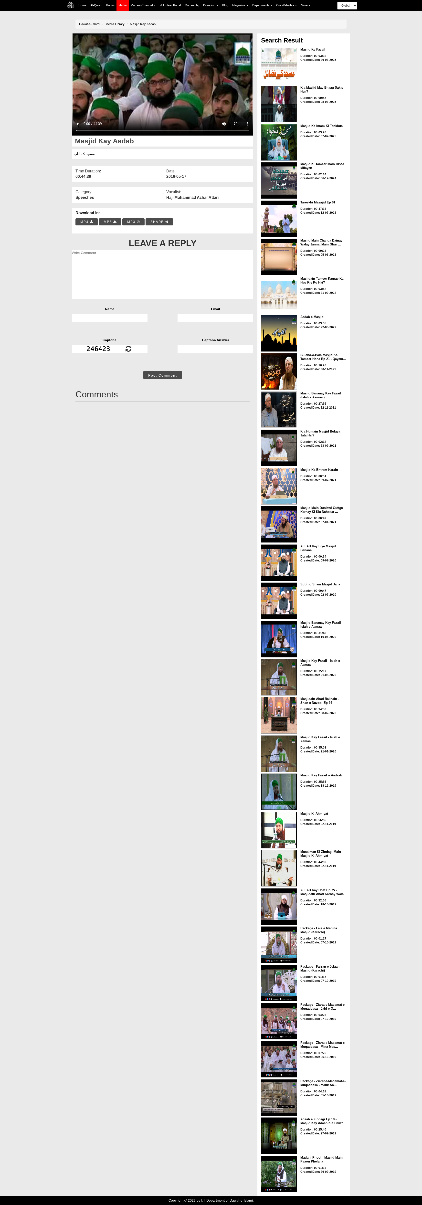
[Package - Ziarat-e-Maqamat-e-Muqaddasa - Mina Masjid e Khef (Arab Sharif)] (279, 1059)
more (304, 5)
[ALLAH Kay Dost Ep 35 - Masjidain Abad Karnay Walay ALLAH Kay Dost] (279, 906)
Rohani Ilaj (192, 5)
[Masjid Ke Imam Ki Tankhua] (279, 142)
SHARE (157, 222)
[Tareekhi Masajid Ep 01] (279, 219)
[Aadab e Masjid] (279, 333)
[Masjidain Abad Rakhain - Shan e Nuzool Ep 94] (279, 715)
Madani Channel (142, 5)
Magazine (239, 5)
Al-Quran (96, 5)
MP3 (108, 222)
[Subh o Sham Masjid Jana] (279, 600)
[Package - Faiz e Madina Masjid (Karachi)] (279, 944)
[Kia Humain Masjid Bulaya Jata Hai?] (279, 448)
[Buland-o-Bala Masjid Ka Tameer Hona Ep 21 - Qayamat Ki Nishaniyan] (279, 371)
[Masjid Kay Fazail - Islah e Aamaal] (279, 677)
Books (110, 5)
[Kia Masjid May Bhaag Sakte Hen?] (279, 104)
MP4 (85, 222)
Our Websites (285, 5)
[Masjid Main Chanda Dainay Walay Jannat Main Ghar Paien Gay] (279, 257)
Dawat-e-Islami (89, 24)
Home (82, 5)
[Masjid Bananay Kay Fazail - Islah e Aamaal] (279, 639)
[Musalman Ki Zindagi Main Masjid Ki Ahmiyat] (279, 868)
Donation (209, 5)
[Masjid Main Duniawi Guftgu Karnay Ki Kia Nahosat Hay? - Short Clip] (279, 524)
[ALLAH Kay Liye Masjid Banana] (279, 562)
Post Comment (162, 375)
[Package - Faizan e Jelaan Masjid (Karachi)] (279, 983)
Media (122, 5)
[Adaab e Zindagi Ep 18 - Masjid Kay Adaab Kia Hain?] (279, 1135)
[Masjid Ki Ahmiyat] (279, 830)
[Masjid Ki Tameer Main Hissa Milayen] (279, 180)
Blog (225, 5)
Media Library (115, 24)
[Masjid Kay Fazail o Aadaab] (279, 791)
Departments (261, 5)
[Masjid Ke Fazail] (279, 66)
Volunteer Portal (170, 5)
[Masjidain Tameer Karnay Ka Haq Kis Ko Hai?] (279, 295)
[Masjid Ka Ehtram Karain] (279, 486)
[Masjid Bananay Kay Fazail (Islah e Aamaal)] (279, 409)
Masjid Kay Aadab (143, 24)
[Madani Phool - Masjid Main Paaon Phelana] (279, 1174)
